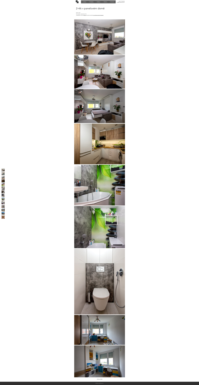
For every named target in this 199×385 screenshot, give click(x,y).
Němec (85, 15)
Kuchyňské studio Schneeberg (98, 15)
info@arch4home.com (121, 2)
